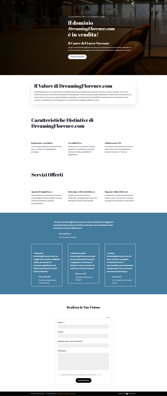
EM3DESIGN (132, 394)
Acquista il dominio (77, 57)
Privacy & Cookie (62, 394)
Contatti (72, 394)
